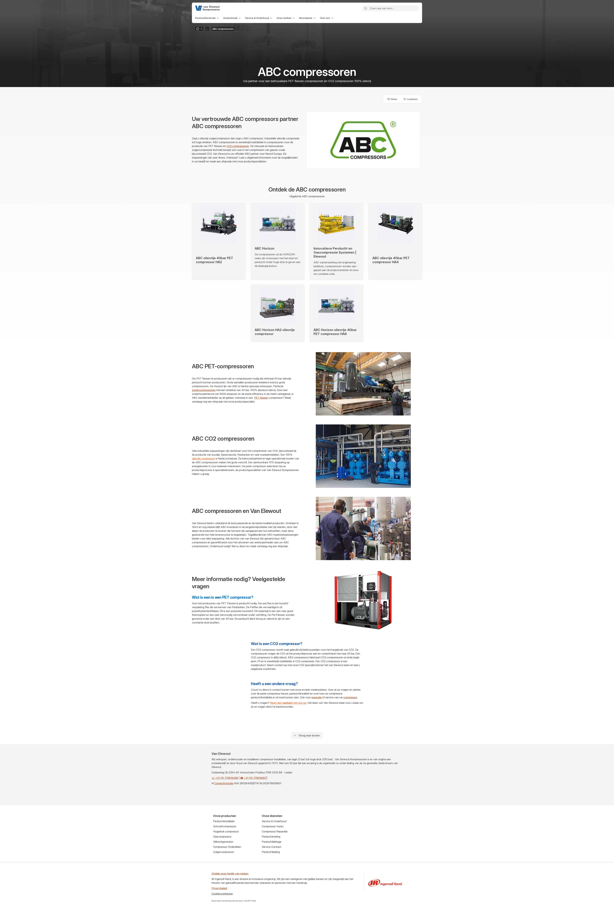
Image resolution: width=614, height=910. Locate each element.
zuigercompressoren (204, 390)
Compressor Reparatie (274, 831)
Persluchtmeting (271, 836)
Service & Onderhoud (274, 821)
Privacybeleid (219, 888)
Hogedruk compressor (226, 831)
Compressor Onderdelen (227, 846)
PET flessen (261, 397)
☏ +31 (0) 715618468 (225, 777)
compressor (350, 697)
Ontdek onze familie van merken (230, 873)
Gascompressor (222, 836)
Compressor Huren (272, 826)
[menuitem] (207, 18)
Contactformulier (224, 783)
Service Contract (271, 846)
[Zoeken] (365, 8)
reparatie (316, 697)
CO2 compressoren (238, 146)
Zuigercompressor (223, 852)
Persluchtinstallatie (224, 821)
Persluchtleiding (271, 852)
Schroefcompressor (224, 826)
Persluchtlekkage (271, 841)
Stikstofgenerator (223, 841)
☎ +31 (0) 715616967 (253, 777)
